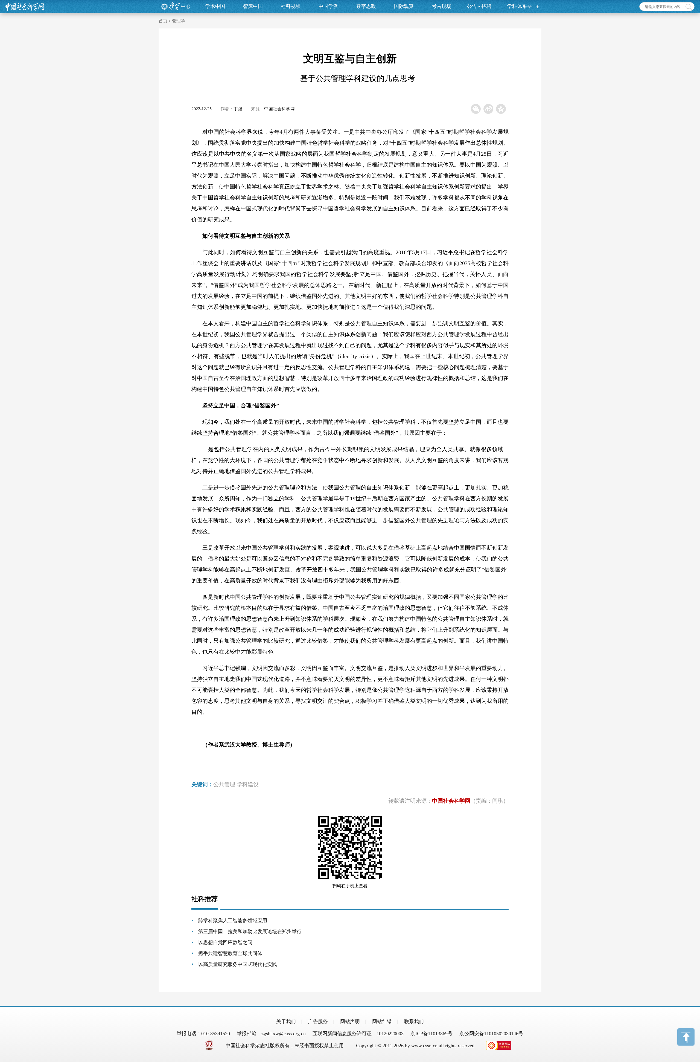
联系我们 (414, 1021)
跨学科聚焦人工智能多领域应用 (232, 920)
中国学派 (328, 6)
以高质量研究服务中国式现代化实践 (237, 964)
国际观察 (404, 6)
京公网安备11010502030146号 (491, 1033)
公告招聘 (479, 6)
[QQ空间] (501, 109)
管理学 (178, 21)
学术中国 (215, 6)
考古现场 (441, 6)
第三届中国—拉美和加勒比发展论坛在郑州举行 (250, 931)
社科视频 (291, 6)
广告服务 (318, 1021)
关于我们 (286, 1021)
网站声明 (350, 1021)
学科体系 (517, 6)
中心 (186, 6)
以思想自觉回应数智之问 (225, 942)
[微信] (476, 109)
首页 (163, 21)
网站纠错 (382, 1021)
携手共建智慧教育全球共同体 (230, 953)
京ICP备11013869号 (431, 1033)
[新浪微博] (488, 109)
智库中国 (253, 6)
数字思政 (366, 6)
